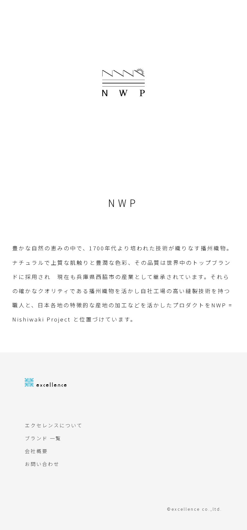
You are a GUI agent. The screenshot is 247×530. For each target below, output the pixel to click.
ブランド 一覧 (43, 438)
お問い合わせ (42, 463)
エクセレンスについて (54, 425)
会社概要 (36, 450)
